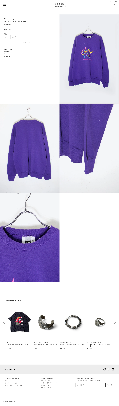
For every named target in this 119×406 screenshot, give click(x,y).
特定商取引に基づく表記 (47, 378)
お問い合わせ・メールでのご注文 (13, 385)
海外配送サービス (45, 385)
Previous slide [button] (4, 321)
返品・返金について (46, 387)
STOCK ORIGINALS (11, 402)
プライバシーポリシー (46, 381)
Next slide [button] (115, 321)
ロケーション (8, 381)
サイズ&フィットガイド (11, 383)
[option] (19, 326)
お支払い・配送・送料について (49, 383)
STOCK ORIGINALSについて (12, 378)
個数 (5, 34)
